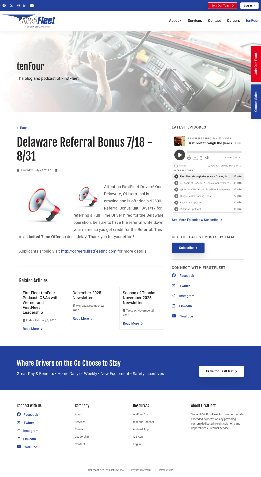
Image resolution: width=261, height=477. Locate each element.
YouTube (186, 316)
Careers (233, 20)
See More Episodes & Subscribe (195, 220)
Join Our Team (220, 5)
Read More (31, 329)
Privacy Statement (141, 470)
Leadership (82, 436)
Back (23, 128)
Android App (141, 429)
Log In (248, 5)
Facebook (186, 276)
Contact (214, 20)
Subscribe (186, 248)
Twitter (184, 286)
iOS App (138, 436)
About (79, 414)
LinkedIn (185, 306)
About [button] (174, 20)
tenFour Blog (141, 414)
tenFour (252, 20)
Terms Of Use (166, 470)
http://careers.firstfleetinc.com (88, 251)
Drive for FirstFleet (219, 371)
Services (195, 20)
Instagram (186, 296)
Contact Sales (256, 102)
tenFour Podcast (143, 422)
